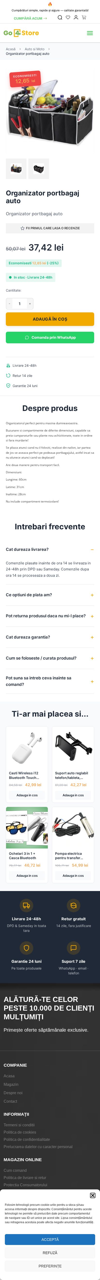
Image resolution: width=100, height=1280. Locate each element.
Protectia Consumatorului (25, 1185)
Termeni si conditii (19, 1125)
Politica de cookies (20, 1132)
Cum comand (15, 1170)
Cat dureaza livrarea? (27, 549)
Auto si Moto (34, 49)
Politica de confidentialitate (27, 1139)
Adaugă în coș (50, 319)
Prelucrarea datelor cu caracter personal (38, 1147)
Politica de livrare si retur (25, 1178)
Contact (10, 1101)
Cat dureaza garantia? (28, 637)
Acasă (11, 49)
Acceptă (50, 1239)
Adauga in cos (27, 795)
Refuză (50, 1253)
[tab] (16, 168)
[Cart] (84, 17)
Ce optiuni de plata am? (29, 594)
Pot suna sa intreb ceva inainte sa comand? (38, 681)
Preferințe (50, 1266)
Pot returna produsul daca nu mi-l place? (46, 615)
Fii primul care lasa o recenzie (53, 228)
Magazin (11, 1084)
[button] (92, 1195)
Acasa (9, 1076)
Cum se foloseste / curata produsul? (41, 658)
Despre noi (13, 1093)
